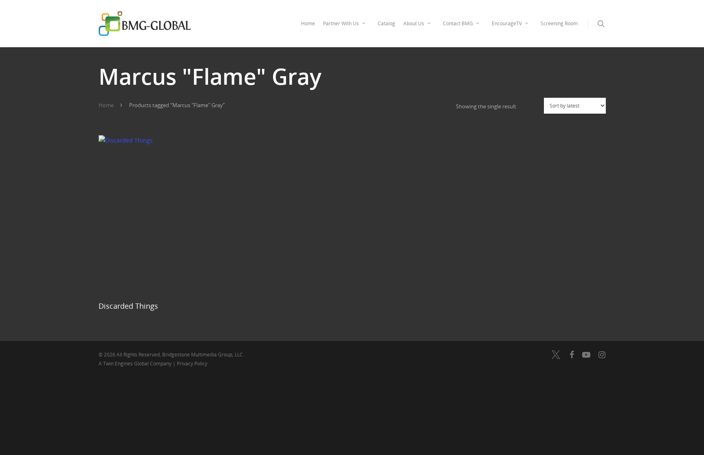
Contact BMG (458, 23)
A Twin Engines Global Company (136, 363)
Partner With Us (341, 23)
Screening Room (559, 23)
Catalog (386, 23)
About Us (413, 23)
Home (308, 23)
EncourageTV (507, 23)
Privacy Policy (192, 363)
